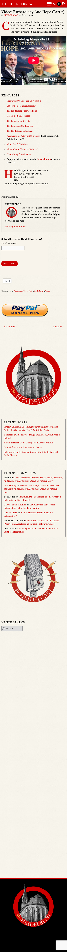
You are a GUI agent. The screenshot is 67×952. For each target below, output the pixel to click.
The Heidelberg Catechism (20, 131)
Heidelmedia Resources (18, 116)
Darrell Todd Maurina (15, 504)
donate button (44, 159)
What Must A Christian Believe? (22, 149)
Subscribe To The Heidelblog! (21, 106)
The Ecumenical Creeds (18, 121)
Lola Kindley (10, 485)
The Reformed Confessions (20, 126)
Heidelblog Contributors (19, 154)
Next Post (59, 326)
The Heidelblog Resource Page (22, 111)
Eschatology (39, 291)
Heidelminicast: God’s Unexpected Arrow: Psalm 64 (29, 442)
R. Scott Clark (10, 512)
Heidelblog (11, 15)
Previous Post (9, 326)
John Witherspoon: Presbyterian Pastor (23, 447)
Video (47, 291)
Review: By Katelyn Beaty (32, 488)
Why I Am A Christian (17, 144)
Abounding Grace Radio (23, 291)
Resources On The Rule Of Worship (24, 101)
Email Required (9, 243)
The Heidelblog (17, 3)
